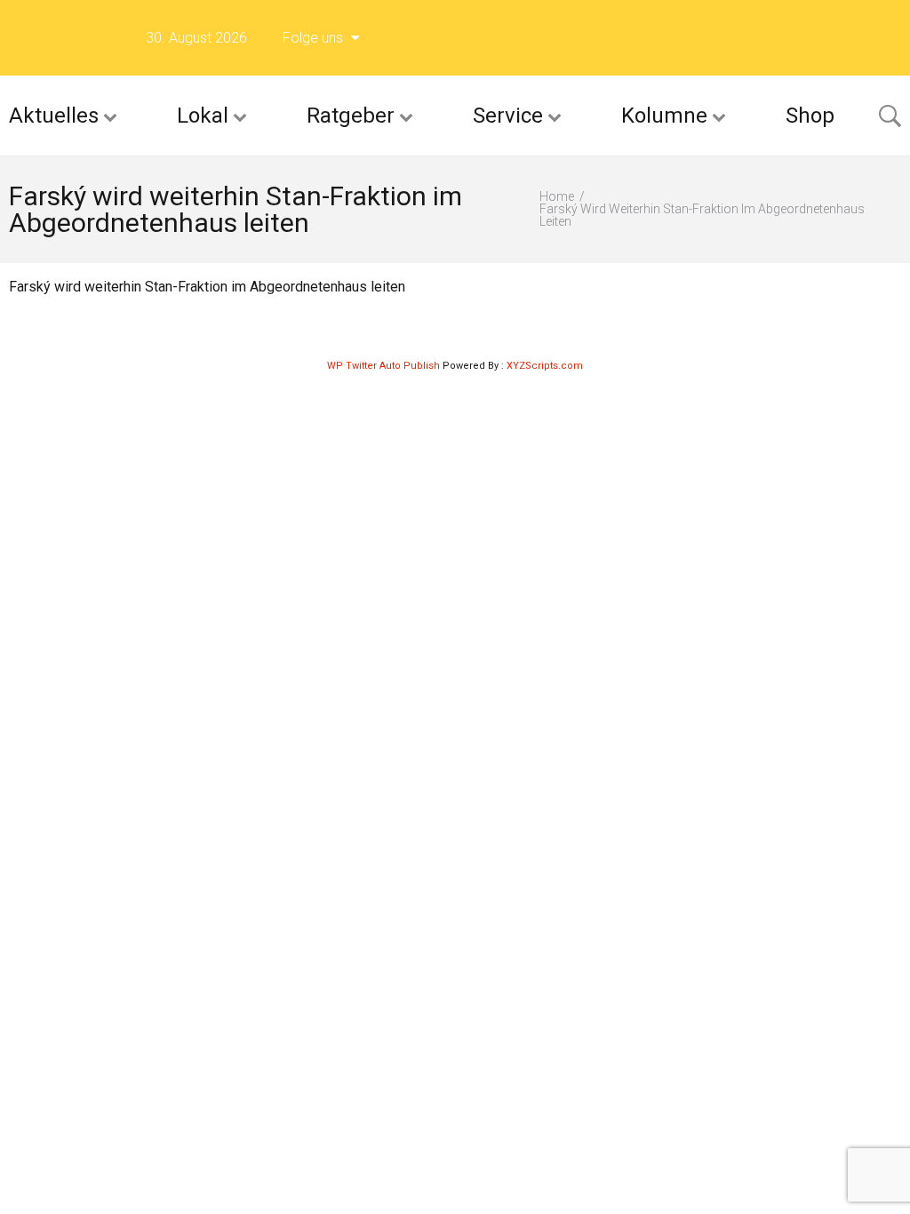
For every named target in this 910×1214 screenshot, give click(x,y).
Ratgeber (351, 115)
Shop (810, 115)
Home (556, 196)
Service (508, 115)
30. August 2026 (196, 37)
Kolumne (664, 115)
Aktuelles (54, 115)
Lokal (202, 115)
